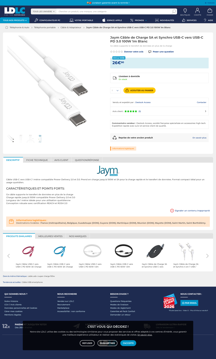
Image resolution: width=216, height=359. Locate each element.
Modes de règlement (120, 308)
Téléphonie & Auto (19, 27)
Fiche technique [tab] (37, 160)
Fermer (211, 3)
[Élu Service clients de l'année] (170, 307)
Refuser (87, 343)
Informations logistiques (123, 148)
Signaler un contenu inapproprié (192, 210)
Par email (191, 303)
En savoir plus (199, 137)
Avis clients (16, 304)
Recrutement (63, 304)
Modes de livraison (119, 304)
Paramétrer (107, 343)
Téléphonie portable (45, 27)
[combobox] (43, 11)
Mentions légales (12, 315)
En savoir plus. (145, 334)
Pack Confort (129, 311)
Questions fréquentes (121, 301)
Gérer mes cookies (13, 311)
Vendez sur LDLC (65, 301)
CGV (6, 304)
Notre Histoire (11, 301)
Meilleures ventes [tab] (50, 236)
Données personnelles (15, 308)
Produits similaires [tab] (19, 236)
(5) (140, 111)
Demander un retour (120, 315)
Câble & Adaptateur (71, 27)
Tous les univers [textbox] (42, 11)
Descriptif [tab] (13, 160)
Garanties (114, 311)
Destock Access (143, 102)
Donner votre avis (133, 51)
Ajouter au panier (141, 90)
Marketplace (63, 308)
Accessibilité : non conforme (71, 311)
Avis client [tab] (61, 160)
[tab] (87, 160)
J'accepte (128, 343)
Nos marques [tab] (77, 236)
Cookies (33, 308)
